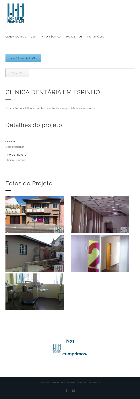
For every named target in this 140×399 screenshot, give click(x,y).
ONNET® (96, 382)
